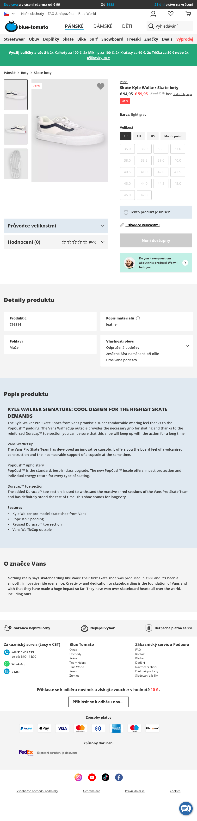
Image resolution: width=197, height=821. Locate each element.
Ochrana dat (91, 791)
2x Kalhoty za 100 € (65, 52)
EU (126, 136)
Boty (25, 72)
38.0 (129, 160)
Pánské (74, 26)
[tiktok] (105, 777)
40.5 (129, 171)
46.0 (129, 194)
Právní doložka (135, 791)
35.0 (129, 148)
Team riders (77, 663)
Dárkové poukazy (146, 671)
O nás (73, 650)
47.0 (146, 194)
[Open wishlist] (170, 13)
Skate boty (43, 72)
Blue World (87, 13)
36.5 (163, 148)
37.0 (179, 148)
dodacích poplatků (185, 94)
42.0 (163, 171)
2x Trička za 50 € (160, 52)
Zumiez (74, 676)
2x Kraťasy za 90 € (130, 52)
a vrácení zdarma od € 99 (32, 4)
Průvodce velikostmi (142, 225)
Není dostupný (156, 240)
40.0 (179, 160)
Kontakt (140, 654)
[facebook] (119, 777)
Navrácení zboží (146, 667)
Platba (139, 658)
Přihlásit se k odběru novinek (101, 702)
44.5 (163, 183)
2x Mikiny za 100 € (98, 52)
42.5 (179, 171)
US (153, 136)
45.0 (179, 183)
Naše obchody (32, 13)
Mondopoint (173, 136)
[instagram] (78, 777)
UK (139, 136)
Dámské (102, 26)
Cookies (175, 791)
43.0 (129, 183)
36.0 (146, 148)
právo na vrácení (173, 4)
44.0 (146, 183)
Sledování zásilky (146, 676)
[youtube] (92, 777)
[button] (56, 226)
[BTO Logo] (34, 26)
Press (73, 671)
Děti (127, 26)
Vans (124, 82)
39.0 (163, 160)
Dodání (140, 663)
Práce (73, 658)
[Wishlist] (104, 83)
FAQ (138, 650)
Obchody (75, 654)
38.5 (146, 160)
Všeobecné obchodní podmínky (37, 791)
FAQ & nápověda (61, 13)
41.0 (146, 171)
